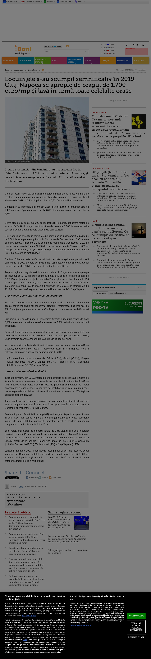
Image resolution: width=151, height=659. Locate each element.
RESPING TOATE (136, 637)
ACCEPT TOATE (136, 616)
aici (25, 640)
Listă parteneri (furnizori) (80, 625)
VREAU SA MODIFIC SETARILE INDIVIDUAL (136, 626)
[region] (75, 625)
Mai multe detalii (29, 616)
